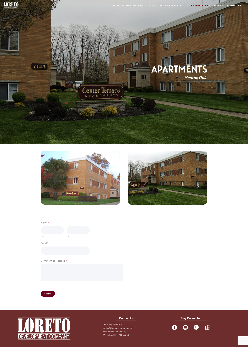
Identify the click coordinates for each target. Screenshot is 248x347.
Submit (47, 293)
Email (44, 243)
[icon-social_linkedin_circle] (185, 327)
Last (68, 236)
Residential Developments (165, 5)
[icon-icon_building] (207, 327)
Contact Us (234, 5)
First (42, 236)
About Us (219, 5)
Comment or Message (54, 260)
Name (45, 222)
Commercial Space (133, 5)
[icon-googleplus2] (196, 327)
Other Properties (197, 5)
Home (116, 5)
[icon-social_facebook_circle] (174, 327)
